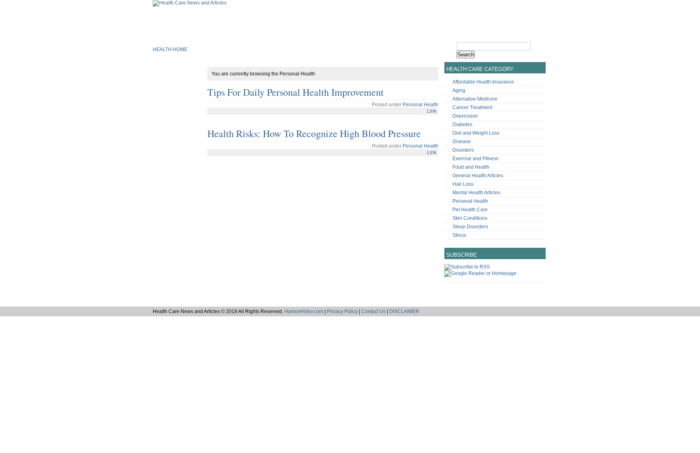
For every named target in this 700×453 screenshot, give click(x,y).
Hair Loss (463, 184)
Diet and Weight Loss (475, 133)
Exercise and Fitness (475, 158)
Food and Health (470, 167)
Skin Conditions (469, 218)
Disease (461, 141)
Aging (458, 90)
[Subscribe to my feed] (467, 267)
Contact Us (373, 311)
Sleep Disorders (470, 227)
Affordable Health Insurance (483, 82)
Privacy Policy (342, 311)
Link (431, 111)
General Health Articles (477, 175)
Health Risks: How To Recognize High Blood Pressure (314, 133)
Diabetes (462, 124)
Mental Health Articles (476, 192)
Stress (459, 235)
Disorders (463, 150)
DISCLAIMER (404, 311)
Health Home (170, 49)
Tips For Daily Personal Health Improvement (295, 92)
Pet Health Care (470, 210)
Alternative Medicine (474, 99)
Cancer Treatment (472, 107)
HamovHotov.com (303, 311)
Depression (465, 116)
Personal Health (420, 104)
